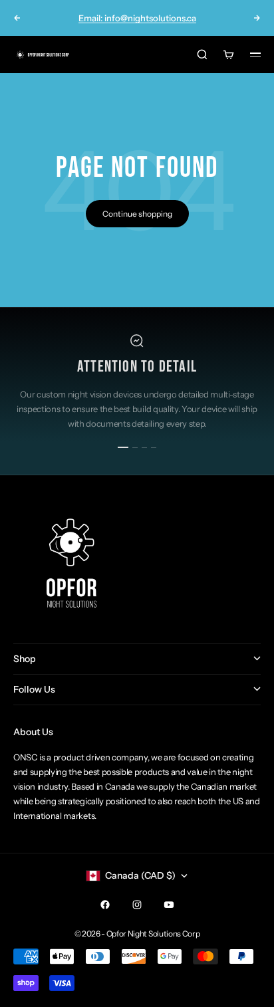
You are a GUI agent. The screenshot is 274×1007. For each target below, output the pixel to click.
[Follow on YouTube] (169, 904)
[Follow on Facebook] (105, 904)
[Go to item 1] (123, 447)
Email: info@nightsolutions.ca (137, 18)
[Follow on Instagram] (137, 904)
